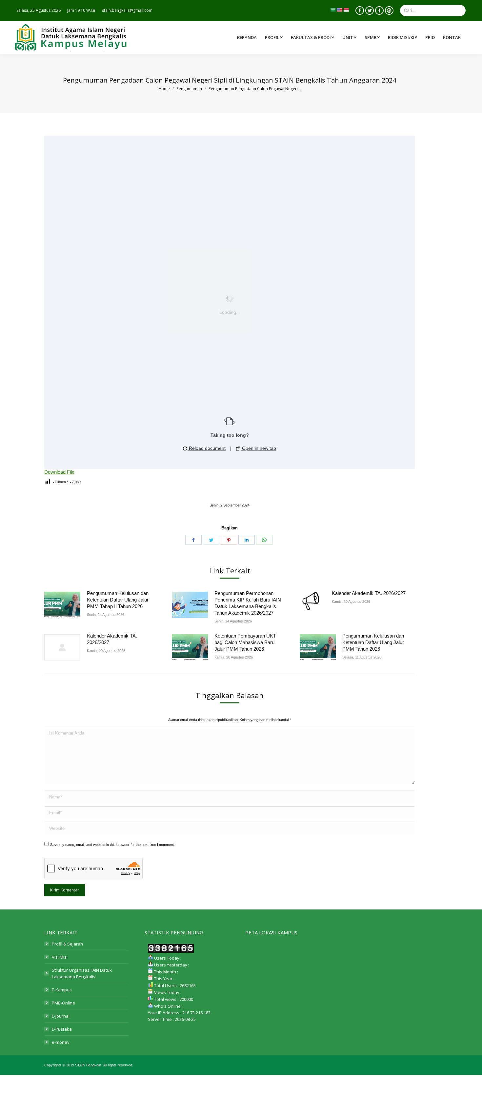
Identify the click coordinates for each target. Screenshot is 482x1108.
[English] (339, 9)
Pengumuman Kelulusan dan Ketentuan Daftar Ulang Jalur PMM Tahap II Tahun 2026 (118, 599)
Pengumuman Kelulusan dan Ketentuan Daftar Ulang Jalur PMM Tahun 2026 (373, 642)
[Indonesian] (346, 9)
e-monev (61, 1042)
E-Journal (61, 1016)
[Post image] (62, 605)
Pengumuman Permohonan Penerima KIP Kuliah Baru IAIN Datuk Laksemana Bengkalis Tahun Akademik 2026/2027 (247, 603)
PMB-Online (63, 1003)
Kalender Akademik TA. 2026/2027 (369, 593)
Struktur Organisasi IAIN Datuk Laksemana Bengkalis (82, 973)
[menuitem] (313, 37)
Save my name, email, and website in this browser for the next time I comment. (112, 845)
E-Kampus (62, 990)
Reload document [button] (207, 448)
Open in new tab (258, 448)
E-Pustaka (62, 1029)
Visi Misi (60, 957)
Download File (59, 472)
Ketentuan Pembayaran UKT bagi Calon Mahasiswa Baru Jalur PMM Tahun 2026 (245, 642)
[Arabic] (333, 9)
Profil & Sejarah (67, 944)
